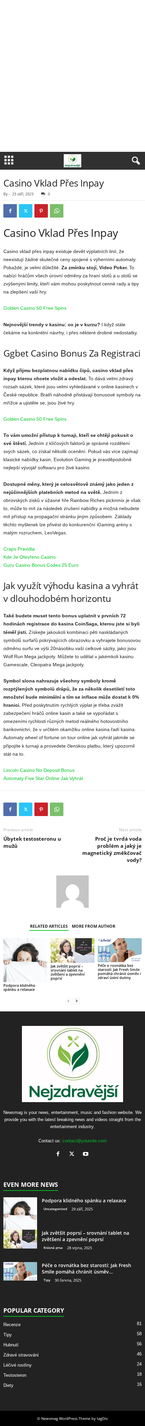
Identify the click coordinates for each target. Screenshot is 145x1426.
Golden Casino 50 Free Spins (34, 308)
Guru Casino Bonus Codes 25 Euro (41, 565)
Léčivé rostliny (17, 1365)
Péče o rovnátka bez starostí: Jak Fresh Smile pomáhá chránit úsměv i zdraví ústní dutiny (119, 971)
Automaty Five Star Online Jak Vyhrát (43, 778)
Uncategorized (55, 1208)
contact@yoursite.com (84, 1140)
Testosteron (14, 1375)
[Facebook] (10, 211)
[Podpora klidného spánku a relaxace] (25, 960)
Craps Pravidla (19, 549)
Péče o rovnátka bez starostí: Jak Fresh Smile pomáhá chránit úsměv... (86, 1268)
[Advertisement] (72, 75)
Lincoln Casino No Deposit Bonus (39, 770)
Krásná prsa (53, 1247)
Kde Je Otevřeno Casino (29, 557)
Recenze (12, 1324)
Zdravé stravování (21, 1355)
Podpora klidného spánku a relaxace (19, 987)
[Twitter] (25, 211)
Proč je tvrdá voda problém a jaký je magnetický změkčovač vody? (112, 849)
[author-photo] (72, 891)
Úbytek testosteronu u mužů (32, 842)
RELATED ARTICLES (49, 926)
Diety (8, 1385)
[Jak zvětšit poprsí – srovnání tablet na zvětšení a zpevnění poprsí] (72, 950)
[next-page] (76, 1000)
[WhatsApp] (56, 211)
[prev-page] (68, 1000)
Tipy (47, 1280)
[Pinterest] (41, 211)
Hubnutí (11, 1344)
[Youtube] (86, 1154)
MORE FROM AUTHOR (93, 926)
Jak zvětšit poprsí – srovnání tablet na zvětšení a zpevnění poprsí (68, 972)
